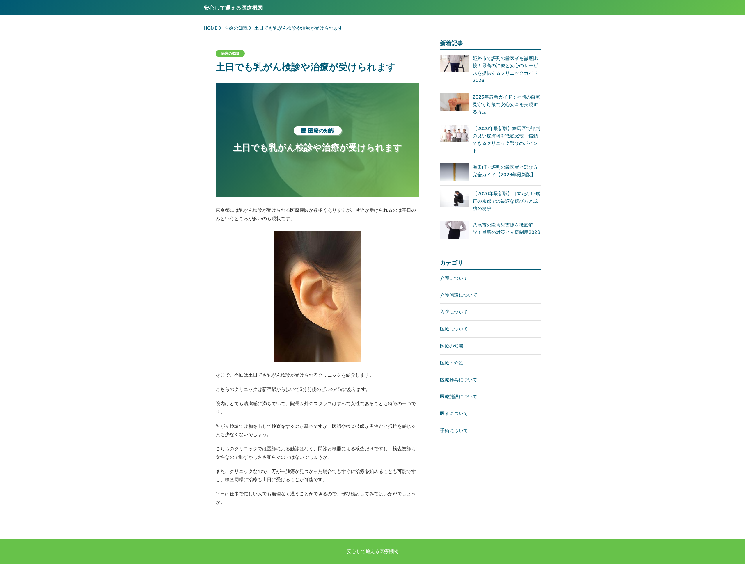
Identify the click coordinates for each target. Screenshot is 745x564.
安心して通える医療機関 (372, 551)
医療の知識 (236, 28)
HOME (211, 28)
